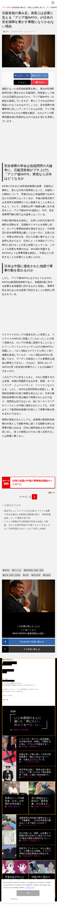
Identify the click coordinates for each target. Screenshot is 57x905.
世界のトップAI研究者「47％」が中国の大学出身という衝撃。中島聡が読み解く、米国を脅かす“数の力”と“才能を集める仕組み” (15, 801)
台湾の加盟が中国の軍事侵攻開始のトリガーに (32, 482)
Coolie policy (30, 888)
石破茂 (47, 575)
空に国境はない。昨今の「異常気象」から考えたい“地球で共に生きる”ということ (41, 801)
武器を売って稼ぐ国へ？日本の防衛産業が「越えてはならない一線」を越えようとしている (35, 756)
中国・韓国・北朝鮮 (12, 575)
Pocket (41, 82)
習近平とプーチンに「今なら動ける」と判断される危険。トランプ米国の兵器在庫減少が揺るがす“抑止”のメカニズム (35, 851)
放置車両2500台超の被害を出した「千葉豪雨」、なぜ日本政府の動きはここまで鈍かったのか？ (35, 820)
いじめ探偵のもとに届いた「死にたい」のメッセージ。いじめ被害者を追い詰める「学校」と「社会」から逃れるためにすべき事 (27, 721)
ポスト (23, 83)
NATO (7, 570)
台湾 (26, 575)
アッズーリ (31, 32)
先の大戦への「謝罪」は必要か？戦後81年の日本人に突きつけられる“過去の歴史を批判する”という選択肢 (35, 835)
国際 (7, 32)
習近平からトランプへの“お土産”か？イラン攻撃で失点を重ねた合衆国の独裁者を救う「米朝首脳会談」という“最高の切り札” (27, 514)
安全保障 (36, 575)
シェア (19, 76)
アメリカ (17, 570)
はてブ (37, 76)
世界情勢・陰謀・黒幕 (34, 570)
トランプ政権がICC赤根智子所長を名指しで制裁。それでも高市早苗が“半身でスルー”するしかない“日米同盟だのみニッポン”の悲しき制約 (27, 525)
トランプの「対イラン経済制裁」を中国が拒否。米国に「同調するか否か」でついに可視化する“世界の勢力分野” (35, 741)
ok (28, 893)
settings (14, 899)
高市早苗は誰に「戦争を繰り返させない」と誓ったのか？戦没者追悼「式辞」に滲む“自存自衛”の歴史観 (35, 772)
